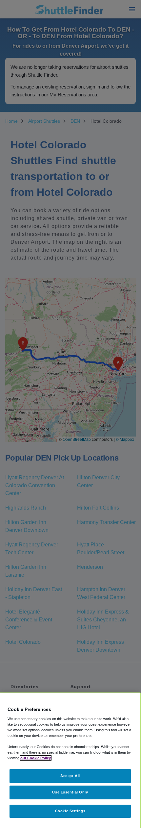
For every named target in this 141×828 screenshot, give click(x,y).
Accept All (70, 776)
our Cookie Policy (35, 758)
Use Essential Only (70, 792)
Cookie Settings (70, 811)
